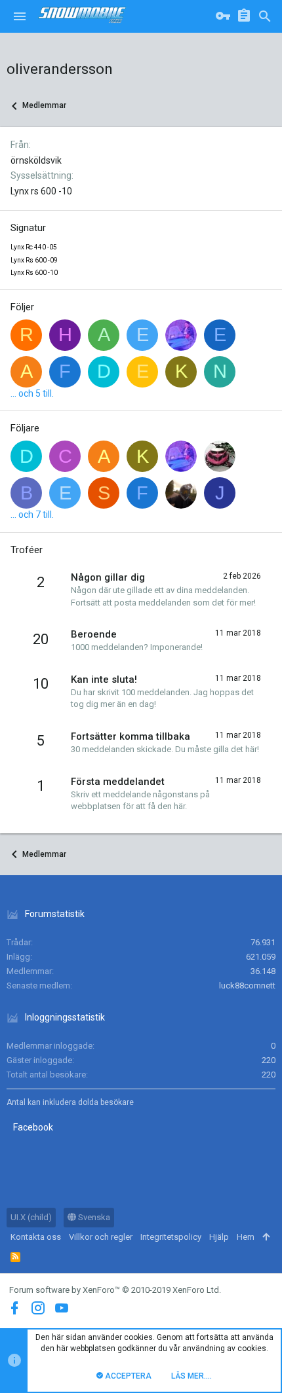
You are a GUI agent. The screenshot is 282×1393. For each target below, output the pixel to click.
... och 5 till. (32, 393)
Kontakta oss (35, 1237)
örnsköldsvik (36, 160)
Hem (245, 1237)
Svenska (93, 1217)
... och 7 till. (32, 514)
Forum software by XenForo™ (115, 1290)
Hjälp (219, 1237)
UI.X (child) (31, 1217)
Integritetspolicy (170, 1237)
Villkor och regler (100, 1237)
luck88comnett (247, 985)
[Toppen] (265, 1237)
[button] (20, 16)
